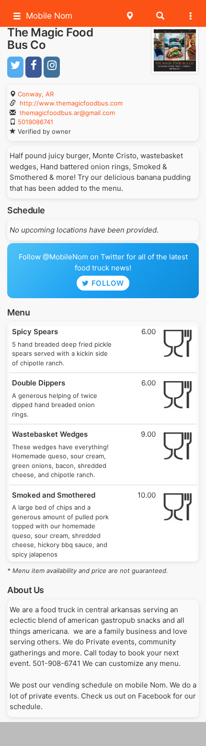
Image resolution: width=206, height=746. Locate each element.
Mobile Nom (49, 16)
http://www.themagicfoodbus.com (71, 103)
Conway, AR (36, 94)
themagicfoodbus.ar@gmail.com (67, 113)
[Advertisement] (103, 734)
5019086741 (35, 122)
